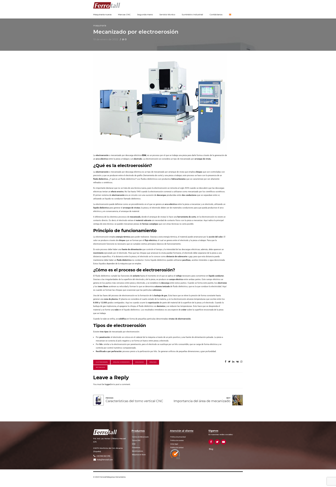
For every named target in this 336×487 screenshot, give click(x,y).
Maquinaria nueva (102, 14)
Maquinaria (99, 25)
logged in (109, 384)
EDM (144, 155)
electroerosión (102, 362)
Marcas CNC (124, 14)
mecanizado (100, 367)
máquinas (152, 362)
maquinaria (139, 362)
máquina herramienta (121, 362)
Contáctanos (216, 14)
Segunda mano (145, 14)
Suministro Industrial (192, 14)
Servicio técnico (167, 14)
